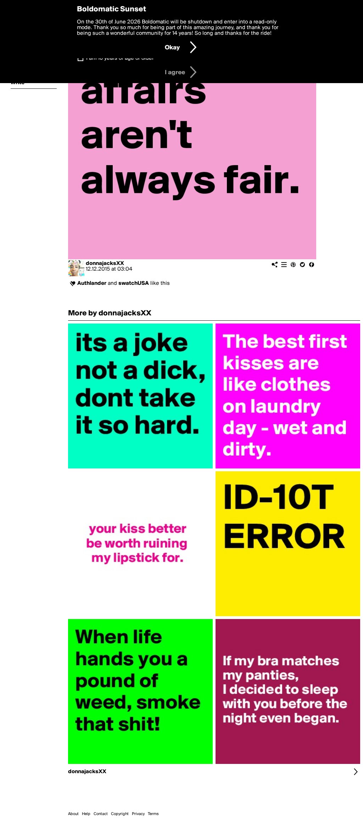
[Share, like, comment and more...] (140, 468)
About (73, 814)
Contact (101, 814)
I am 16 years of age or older (120, 58)
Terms (153, 814)
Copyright (120, 814)
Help (86, 814)
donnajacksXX (105, 263)
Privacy (138, 814)
